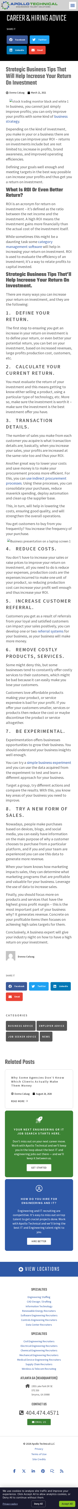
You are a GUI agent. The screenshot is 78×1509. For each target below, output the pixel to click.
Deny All (38, 1503)
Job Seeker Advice (22, 1036)
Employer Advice (52, 1025)
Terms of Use (39, 1454)
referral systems (50, 631)
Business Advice (20, 1025)
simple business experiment (49, 762)
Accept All (67, 1503)
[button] (72, 5)
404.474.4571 (42, 1412)
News (46, 1036)
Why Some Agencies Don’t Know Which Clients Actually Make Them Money (37, 1081)
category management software (29, 244)
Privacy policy (10, 1503)
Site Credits (39, 1459)
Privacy (39, 1449)
